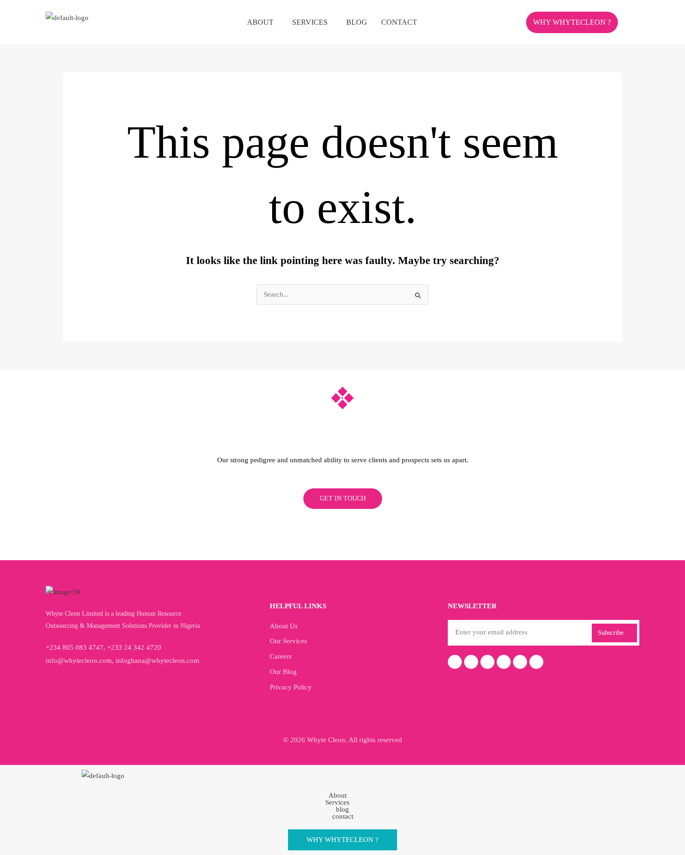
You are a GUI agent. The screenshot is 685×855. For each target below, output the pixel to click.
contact (399, 22)
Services (310, 22)
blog (356, 22)
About (260, 22)
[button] (262, 22)
